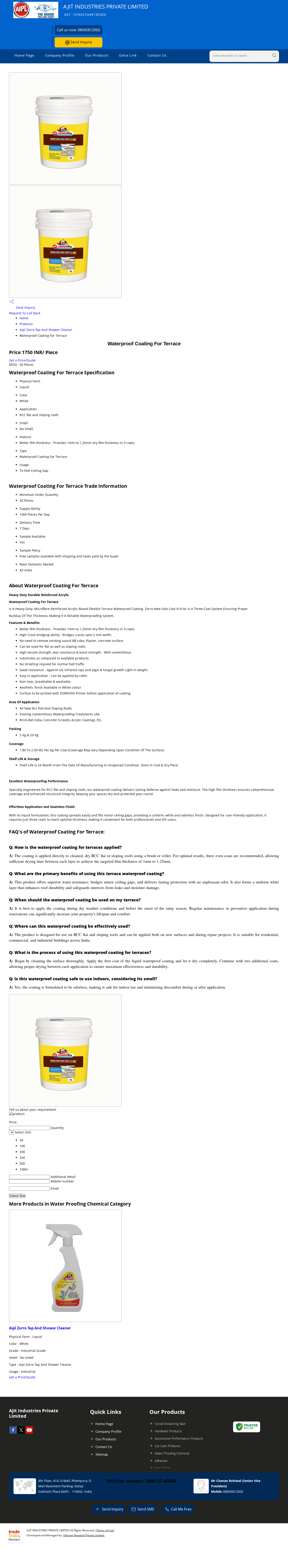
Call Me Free (181, 1509)
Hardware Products (168, 1431)
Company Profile (59, 55)
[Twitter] (21, 1432)
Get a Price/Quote (22, 360)
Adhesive (161, 1461)
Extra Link (128, 55)
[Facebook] (13, 1432)
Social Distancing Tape (170, 1423)
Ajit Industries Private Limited (105, 10)
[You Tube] (29, 1432)
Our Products (96, 55)
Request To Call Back (24, 313)
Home (24, 318)
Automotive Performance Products (179, 1438)
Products (26, 324)
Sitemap (101, 1454)
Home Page (24, 55)
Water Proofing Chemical (172, 1453)
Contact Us (157, 55)
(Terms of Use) (105, 1530)
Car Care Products (167, 1446)
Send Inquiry (81, 42)
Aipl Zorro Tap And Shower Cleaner (46, 330)
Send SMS (145, 1509)
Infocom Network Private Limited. (84, 1535)
